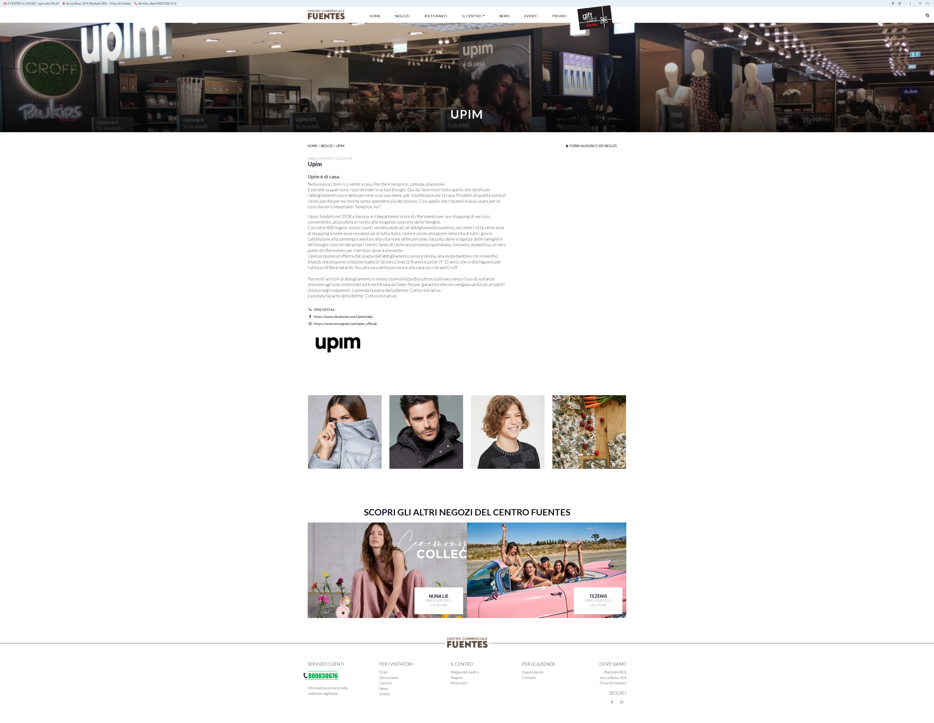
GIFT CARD (595, 17)
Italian (921, 3)
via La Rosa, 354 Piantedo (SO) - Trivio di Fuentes (98, 3)
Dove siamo (388, 677)
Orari (383, 672)
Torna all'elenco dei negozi (592, 146)
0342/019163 (324, 309)
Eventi (531, 16)
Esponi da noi (532, 672)
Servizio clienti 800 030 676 (157, 3)
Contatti (529, 677)
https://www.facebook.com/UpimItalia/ (343, 316)
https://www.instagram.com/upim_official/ (345, 324)
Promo (559, 16)
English (927, 3)
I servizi (385, 683)
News (504, 16)
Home (375, 16)
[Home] (327, 15)
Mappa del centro (465, 672)
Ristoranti (436, 16)
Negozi (402, 16)
